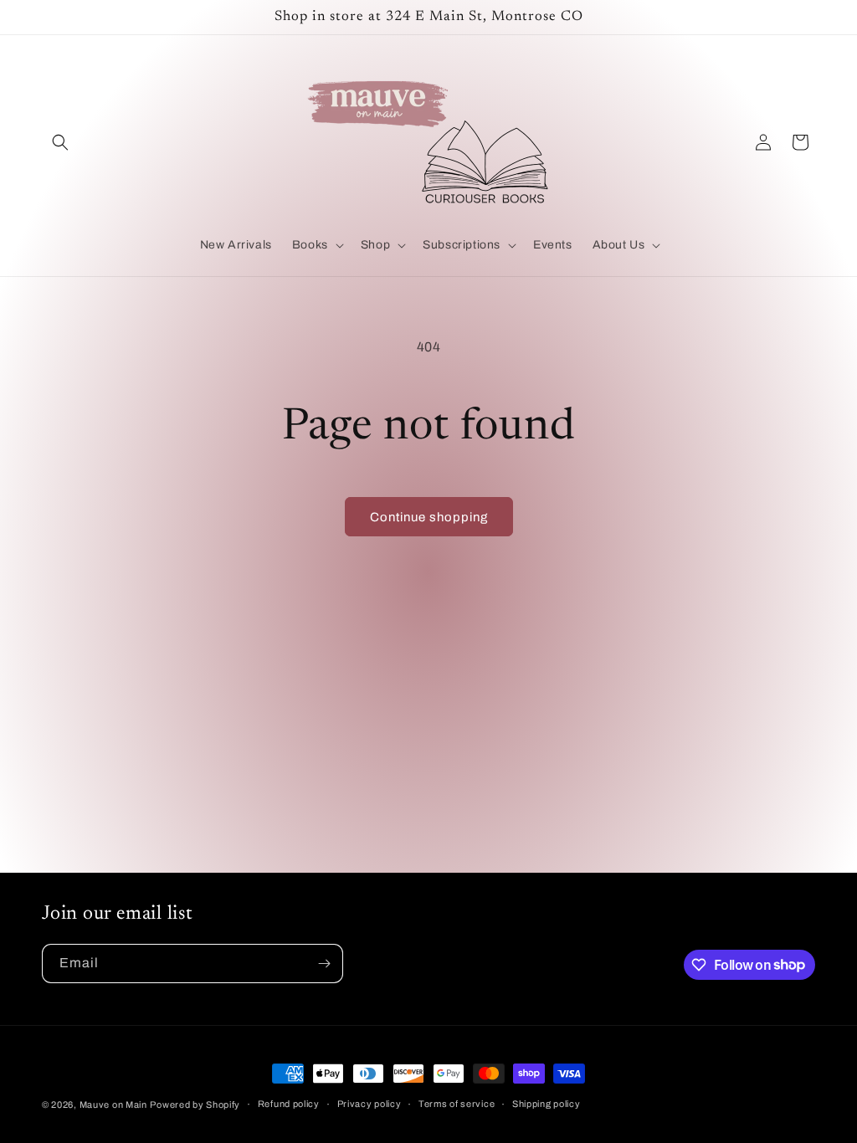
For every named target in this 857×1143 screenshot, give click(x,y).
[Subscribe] (323, 963)
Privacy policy (369, 1104)
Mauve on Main (113, 1104)
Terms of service (456, 1104)
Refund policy (289, 1104)
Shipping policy (546, 1104)
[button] (60, 142)
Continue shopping (429, 517)
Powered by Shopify (195, 1104)
